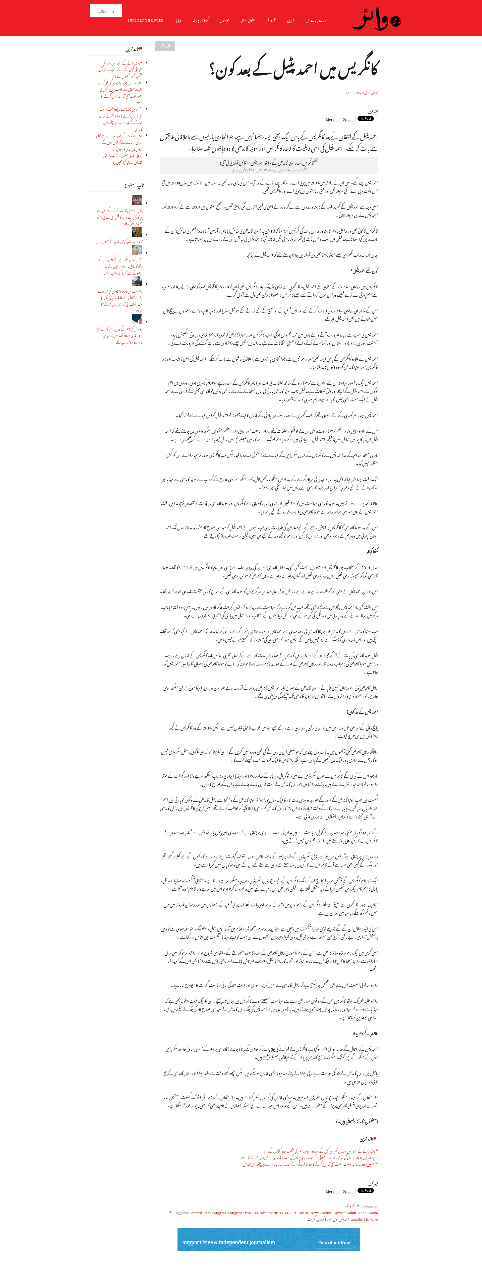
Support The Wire (145, 19)
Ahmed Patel (200, 1212)
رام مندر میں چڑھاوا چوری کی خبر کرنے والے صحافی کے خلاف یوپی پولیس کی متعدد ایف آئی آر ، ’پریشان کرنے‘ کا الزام (120, 92)
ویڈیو (178, 19)
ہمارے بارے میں (316, 19)
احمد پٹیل (344, 1219)
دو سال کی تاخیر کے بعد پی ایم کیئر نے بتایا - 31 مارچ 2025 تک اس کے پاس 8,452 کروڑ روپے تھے (119, 335)
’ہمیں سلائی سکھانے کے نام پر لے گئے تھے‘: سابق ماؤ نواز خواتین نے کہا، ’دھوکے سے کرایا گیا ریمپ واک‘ (120, 266)
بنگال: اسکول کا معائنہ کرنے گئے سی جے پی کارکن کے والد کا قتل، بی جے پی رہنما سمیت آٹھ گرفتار (119, 216)
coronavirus (269, 1212)
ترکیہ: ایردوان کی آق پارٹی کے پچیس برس (119, 241)
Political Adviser (333, 1212)
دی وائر (332, 1219)
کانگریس (322, 1219)
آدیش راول (371, 92)
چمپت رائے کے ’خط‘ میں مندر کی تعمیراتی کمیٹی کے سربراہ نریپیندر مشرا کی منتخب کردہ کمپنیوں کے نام (120, 69)
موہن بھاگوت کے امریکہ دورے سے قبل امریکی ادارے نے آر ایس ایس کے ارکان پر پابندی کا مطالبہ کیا (119, 142)
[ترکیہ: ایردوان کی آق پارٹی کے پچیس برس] (137, 234)
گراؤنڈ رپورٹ (200, 19)
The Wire (371, 1219)
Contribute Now (334, 1241)
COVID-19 (288, 1212)
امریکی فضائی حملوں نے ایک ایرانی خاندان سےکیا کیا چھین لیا (122, 158)
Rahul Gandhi (357, 1212)
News (315, 1212)
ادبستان (224, 19)
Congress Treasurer (243, 1212)
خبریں (290, 19)
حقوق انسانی (247, 19)
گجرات (311, 1219)
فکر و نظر (271, 19)
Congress (219, 1212)
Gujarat (303, 1212)
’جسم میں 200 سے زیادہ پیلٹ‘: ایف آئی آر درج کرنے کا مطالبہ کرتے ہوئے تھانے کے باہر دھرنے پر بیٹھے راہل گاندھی (120, 118)
